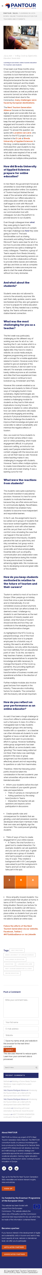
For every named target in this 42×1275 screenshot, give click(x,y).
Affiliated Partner (14, 1247)
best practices (17, 950)
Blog (15, 13)
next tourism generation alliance (18, 968)
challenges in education (14, 959)
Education (7, 58)
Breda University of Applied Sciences (19, 955)
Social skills (16, 58)
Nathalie (7, 1081)
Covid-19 (24, 56)
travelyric (7, 1114)
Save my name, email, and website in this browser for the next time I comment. (20, 1044)
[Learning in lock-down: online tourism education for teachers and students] (21, 37)
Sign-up (8, 1188)
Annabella (7, 1108)
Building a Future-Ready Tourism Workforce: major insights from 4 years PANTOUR (20, 1084)
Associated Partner (14, 1254)
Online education (12, 973)
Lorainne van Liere (25, 964)
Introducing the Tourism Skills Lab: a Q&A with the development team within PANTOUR (20, 1093)
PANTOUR (7, 13)
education (9, 964)
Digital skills (32, 56)
